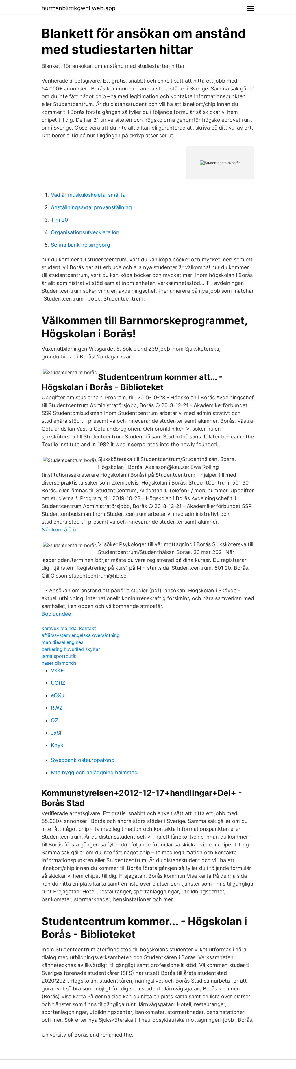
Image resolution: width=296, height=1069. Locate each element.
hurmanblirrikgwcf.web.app (78, 8)
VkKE (57, 670)
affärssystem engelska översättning (81, 635)
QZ (54, 720)
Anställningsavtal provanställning (91, 207)
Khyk (57, 745)
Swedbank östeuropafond (82, 760)
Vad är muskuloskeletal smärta (88, 195)
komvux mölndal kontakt (69, 628)
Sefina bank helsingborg (80, 245)
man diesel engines (62, 642)
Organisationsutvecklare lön (85, 232)
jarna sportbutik (59, 656)
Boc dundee (56, 614)
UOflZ (58, 683)
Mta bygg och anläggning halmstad (94, 772)
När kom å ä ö (59, 530)
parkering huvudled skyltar (71, 649)
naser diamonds (59, 663)
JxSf (56, 733)
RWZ (56, 708)
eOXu (57, 695)
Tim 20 (59, 220)
